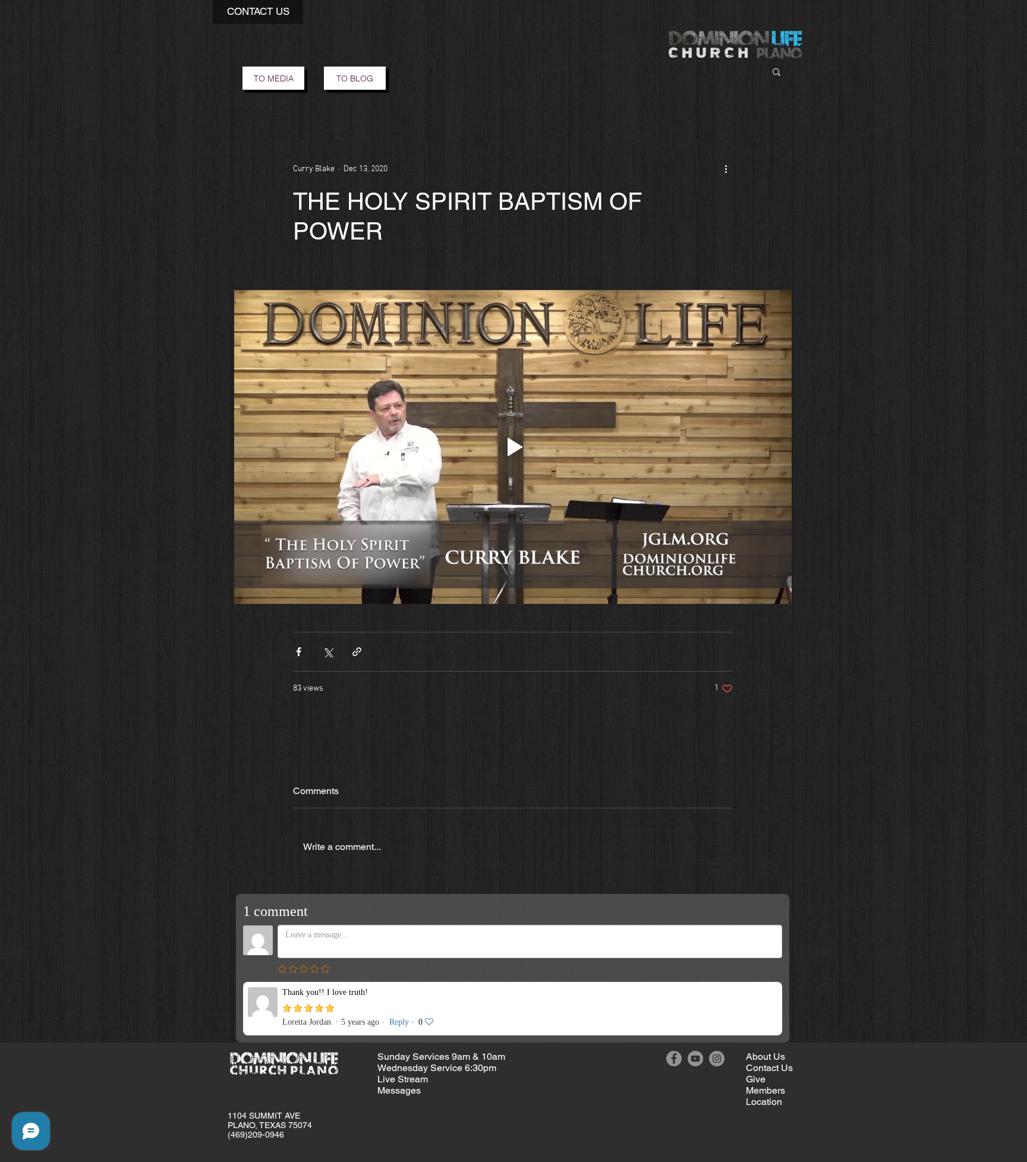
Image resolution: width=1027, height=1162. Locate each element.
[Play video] (513, 447)
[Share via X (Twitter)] (327, 651)
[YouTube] (695, 1058)
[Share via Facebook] (298, 651)
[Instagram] (716, 1058)
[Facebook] (674, 1058)
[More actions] (726, 169)
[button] (258, 12)
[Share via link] (357, 651)
